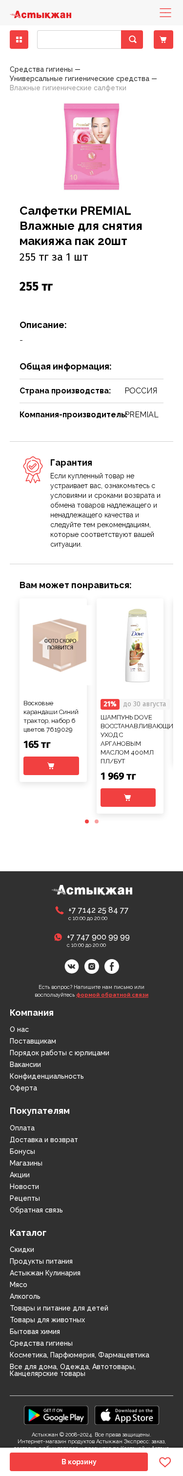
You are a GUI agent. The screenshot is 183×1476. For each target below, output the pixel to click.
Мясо (18, 1284)
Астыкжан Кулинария (45, 1273)
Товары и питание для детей (59, 1308)
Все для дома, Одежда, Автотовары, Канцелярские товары (73, 1370)
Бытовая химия (35, 1331)
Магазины (26, 1163)
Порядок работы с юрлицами (59, 1052)
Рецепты (25, 1198)
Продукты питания (41, 1261)
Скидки (22, 1249)
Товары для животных (47, 1319)
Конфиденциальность (47, 1076)
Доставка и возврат (44, 1139)
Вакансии (25, 1064)
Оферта (23, 1088)
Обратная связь (36, 1210)
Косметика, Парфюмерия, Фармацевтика (79, 1355)
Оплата (22, 1128)
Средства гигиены (41, 1343)
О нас (19, 1029)
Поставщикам (33, 1041)
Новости (24, 1186)
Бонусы (22, 1151)
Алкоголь (25, 1296)
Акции (20, 1174)
